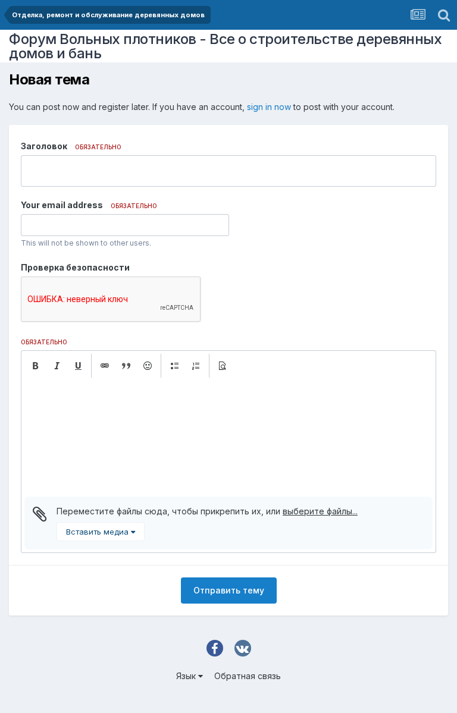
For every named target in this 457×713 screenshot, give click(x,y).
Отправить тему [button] (228, 590)
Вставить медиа (98, 531)
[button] (35, 366)
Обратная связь (247, 676)
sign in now (269, 107)
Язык (187, 676)
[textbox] (228, 437)
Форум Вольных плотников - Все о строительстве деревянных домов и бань (225, 46)
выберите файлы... (320, 511)
